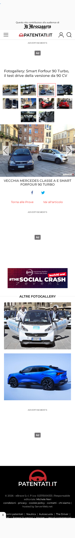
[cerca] (70, 35)
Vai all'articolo (53, 202)
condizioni (9, 502)
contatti (52, 502)
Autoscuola (46, 514)
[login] (61, 35)
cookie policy (37, 502)
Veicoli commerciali (59, 517)
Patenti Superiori (23, 517)
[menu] (6, 35)
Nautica (31, 514)
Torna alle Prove (22, 202)
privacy (22, 502)
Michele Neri (43, 499)
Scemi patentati (13, 514)
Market (40, 517)
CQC (7, 517)
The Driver (62, 514)
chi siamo (64, 502)
